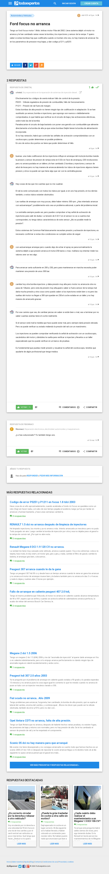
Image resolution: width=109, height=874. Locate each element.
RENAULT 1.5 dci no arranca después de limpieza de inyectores (48, 524)
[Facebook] (23, 866)
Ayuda (26, 862)
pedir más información (51, 476)
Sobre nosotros (17, 862)
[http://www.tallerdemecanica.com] (80, 92)
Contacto (38, 862)
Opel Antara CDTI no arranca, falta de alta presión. (40, 720)
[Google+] (27, 866)
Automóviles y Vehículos (21, 16)
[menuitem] (25, 65)
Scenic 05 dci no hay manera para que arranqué (39, 743)
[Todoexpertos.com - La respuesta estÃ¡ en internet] (27, 3)
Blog (31, 862)
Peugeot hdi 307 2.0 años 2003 (28, 675)
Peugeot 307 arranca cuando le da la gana (35, 569)
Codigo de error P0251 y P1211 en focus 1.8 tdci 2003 (42, 502)
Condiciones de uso (50, 862)
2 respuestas (19, 606)
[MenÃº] (10, 3)
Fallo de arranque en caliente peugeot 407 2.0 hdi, (40, 591)
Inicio (9, 862)
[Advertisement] (41, 51)
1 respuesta (18, 561)
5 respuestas (19, 538)
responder (32, 476)
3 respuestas (19, 516)
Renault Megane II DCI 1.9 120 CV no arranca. (37, 546)
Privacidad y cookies (66, 862)
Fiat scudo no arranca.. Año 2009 (30, 698)
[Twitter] (19, 866)
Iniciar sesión (69, 3)
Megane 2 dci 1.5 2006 (23, 653)
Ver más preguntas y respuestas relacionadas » (54, 765)
